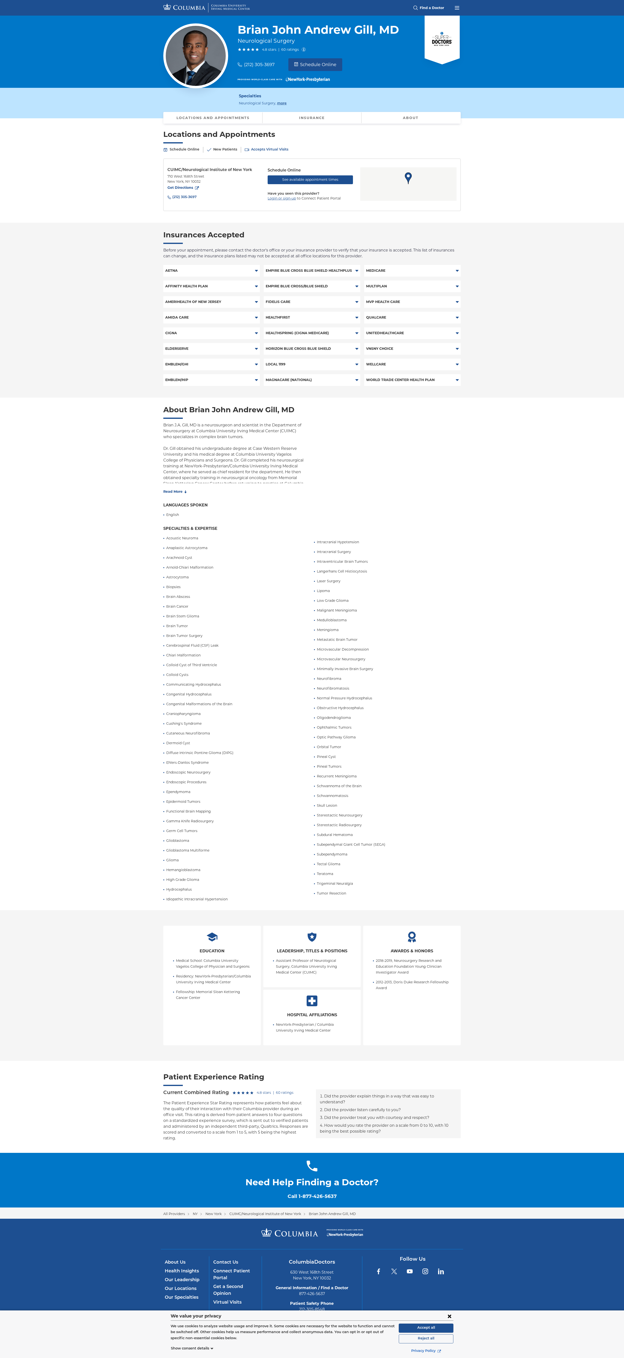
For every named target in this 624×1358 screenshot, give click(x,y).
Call (312, 1196)
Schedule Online (318, 64)
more (282, 103)
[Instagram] (425, 1271)
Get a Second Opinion (228, 1290)
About (411, 118)
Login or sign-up (282, 198)
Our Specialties (181, 1298)
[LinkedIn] (441, 1271)
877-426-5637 (312, 1293)
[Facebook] (378, 1271)
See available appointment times (310, 179)
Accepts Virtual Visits (269, 149)
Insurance (312, 118)
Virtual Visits (227, 1302)
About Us (175, 1262)
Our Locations (180, 1289)
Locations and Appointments (213, 118)
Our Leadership (182, 1280)
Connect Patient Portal (231, 1274)
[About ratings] (305, 49)
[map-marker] (408, 178)
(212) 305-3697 (259, 64)
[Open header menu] (457, 7)
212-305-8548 (312, 1309)
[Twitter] (394, 1271)
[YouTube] (410, 1271)
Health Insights (182, 1271)
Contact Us (225, 1262)
